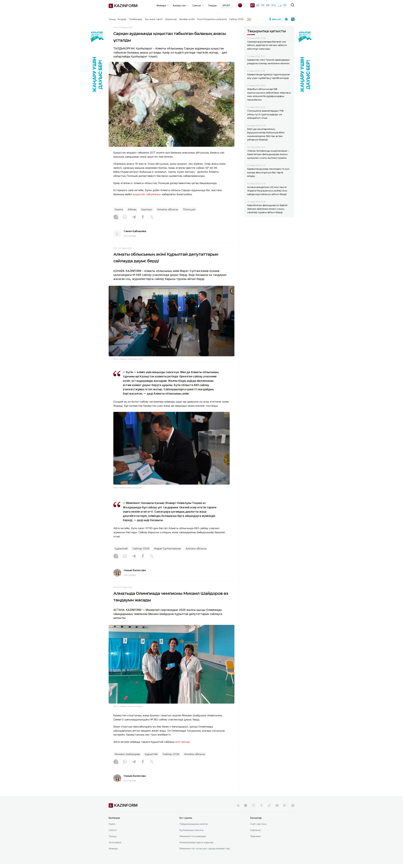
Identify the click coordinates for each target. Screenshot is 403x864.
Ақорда (122, 19)
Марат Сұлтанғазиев (167, 548)
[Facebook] (142, 217)
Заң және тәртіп (154, 19)
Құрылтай (121, 548)
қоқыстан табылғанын (147, 194)
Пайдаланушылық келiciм (193, 823)
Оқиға (119, 209)
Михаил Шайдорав (127, 754)
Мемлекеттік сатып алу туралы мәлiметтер (204, 848)
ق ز (279, 5)
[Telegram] (133, 217)
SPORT (226, 5)
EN (267, 5)
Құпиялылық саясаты (191, 830)
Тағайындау (135, 19)
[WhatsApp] (124, 217)
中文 (273, 5)
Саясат (113, 830)
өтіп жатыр (182, 741)
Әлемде (113, 848)
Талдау (212, 5)
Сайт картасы (258, 823)
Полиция (189, 209)
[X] (151, 217)
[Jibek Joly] (276, 19)
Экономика (115, 842)
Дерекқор (171, 19)
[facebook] (261, 805)
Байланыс (255, 830)
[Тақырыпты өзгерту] (242, 5)
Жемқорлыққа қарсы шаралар (196, 842)
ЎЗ (284, 5)
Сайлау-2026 (236, 19)
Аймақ (132, 209)
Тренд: (112, 19)
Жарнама (255, 836)
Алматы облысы (167, 209)
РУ (262, 5)
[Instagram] (115, 217)
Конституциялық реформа (212, 19)
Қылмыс (146, 209)
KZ (252, 5)
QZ (257, 5)
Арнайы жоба (187, 19)
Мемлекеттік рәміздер (192, 836)
